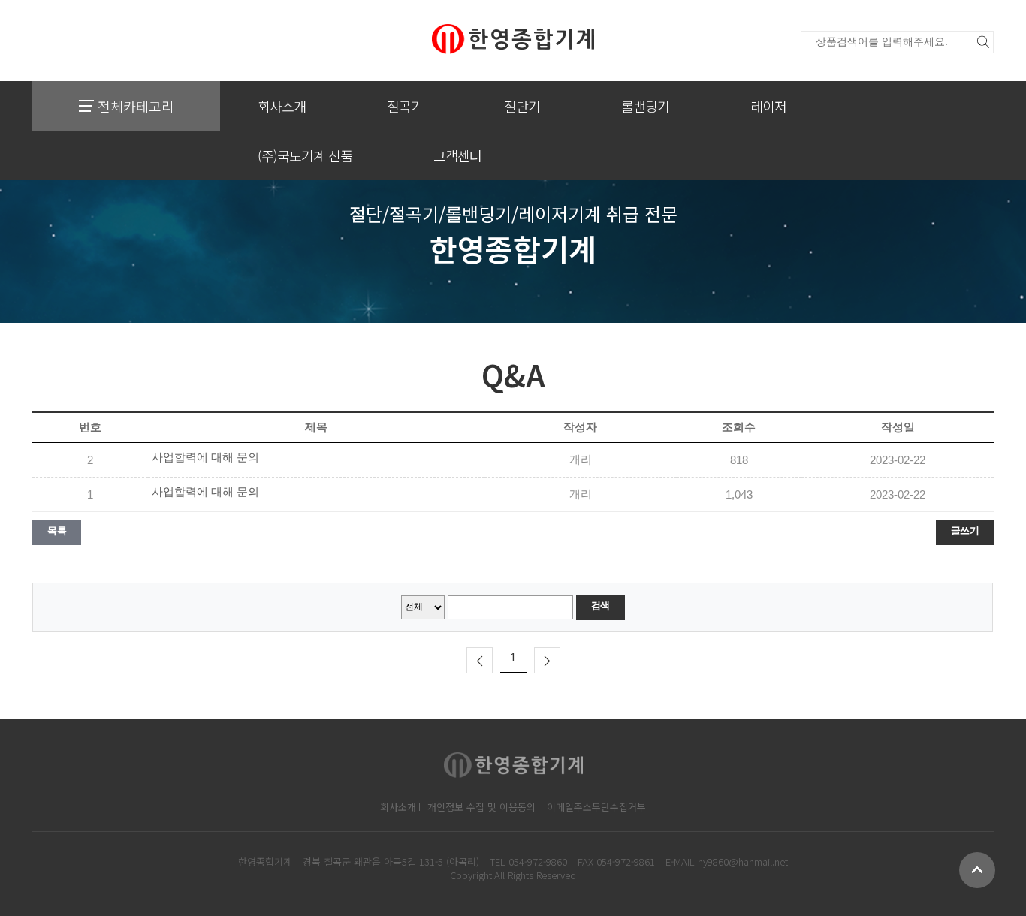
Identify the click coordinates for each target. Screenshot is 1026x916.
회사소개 (282, 106)
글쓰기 (965, 530)
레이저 (768, 106)
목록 (56, 530)
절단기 (522, 106)
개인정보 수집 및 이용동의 (481, 807)
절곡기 (405, 106)
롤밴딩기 (645, 106)
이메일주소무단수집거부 (596, 807)
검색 (600, 605)
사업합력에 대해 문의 (205, 457)
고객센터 (457, 155)
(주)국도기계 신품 (305, 155)
